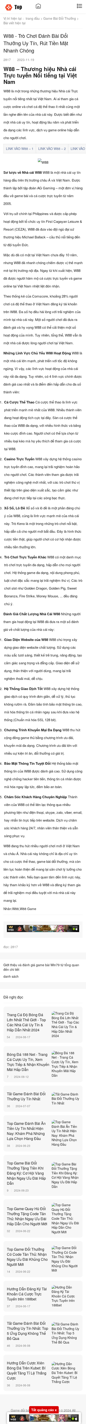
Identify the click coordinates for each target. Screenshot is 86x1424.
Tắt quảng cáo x (44, 1409)
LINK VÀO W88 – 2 (52, 148)
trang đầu (33, 18)
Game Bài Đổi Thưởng (59, 18)
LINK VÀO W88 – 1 (19, 148)
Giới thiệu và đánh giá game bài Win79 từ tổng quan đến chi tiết (41, 967)
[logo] (16, 7)
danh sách (11, 976)
